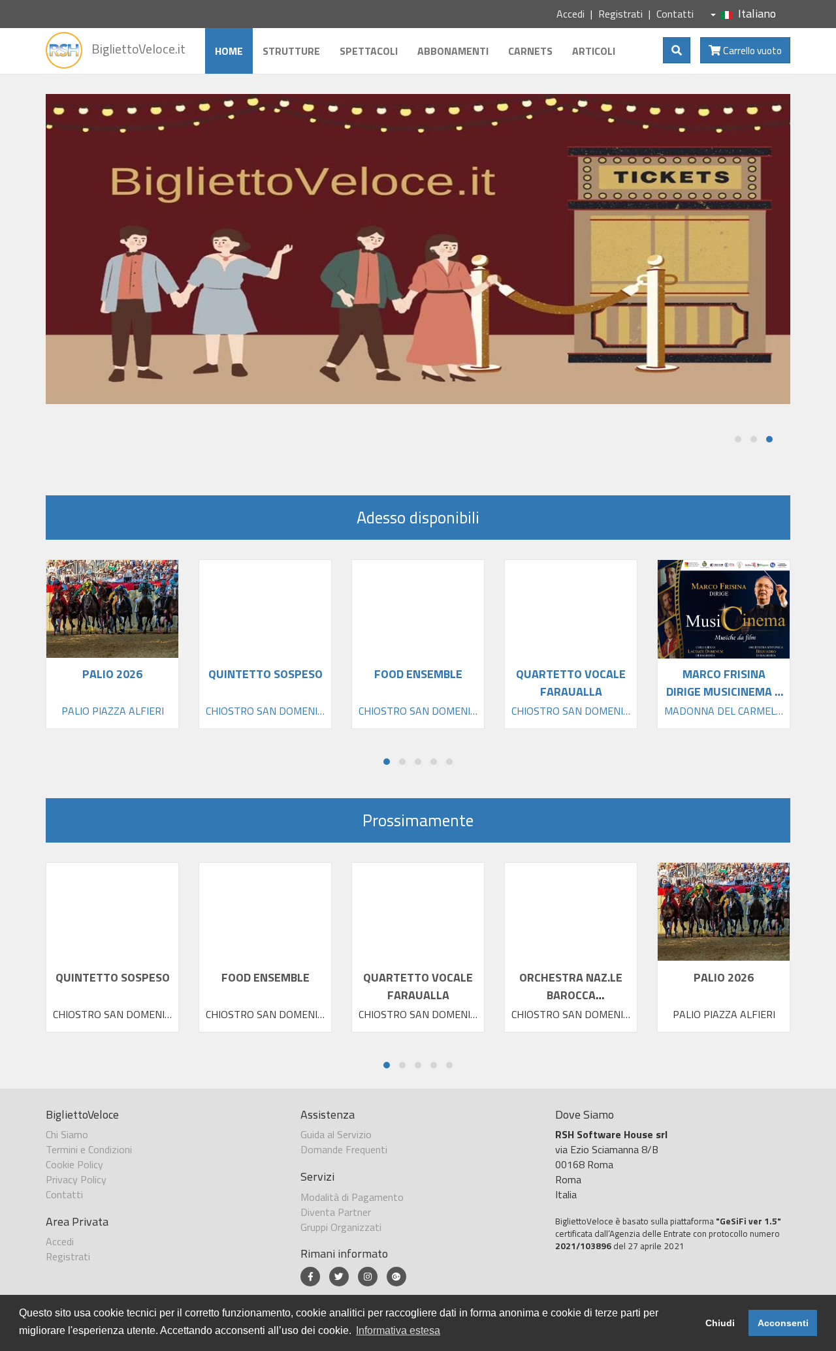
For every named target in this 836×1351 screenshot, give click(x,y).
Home (229, 51)
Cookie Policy (74, 1164)
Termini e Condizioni (89, 1149)
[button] (738, 439)
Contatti (675, 14)
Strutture (291, 51)
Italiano (757, 13)
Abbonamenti (453, 51)
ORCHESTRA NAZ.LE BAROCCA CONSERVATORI (570, 995)
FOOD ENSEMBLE (265, 977)
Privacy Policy (76, 1179)
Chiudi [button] (720, 1323)
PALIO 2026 (724, 977)
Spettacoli (369, 51)
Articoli (593, 51)
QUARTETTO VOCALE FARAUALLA (418, 986)
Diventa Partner (335, 1212)
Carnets (530, 51)
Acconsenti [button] (783, 1323)
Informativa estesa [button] (398, 1330)
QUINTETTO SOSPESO (113, 977)
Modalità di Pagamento (352, 1197)
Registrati (620, 14)
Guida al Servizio (336, 1134)
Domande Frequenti (343, 1149)
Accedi (570, 14)
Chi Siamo (67, 1134)
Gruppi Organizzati (340, 1227)
